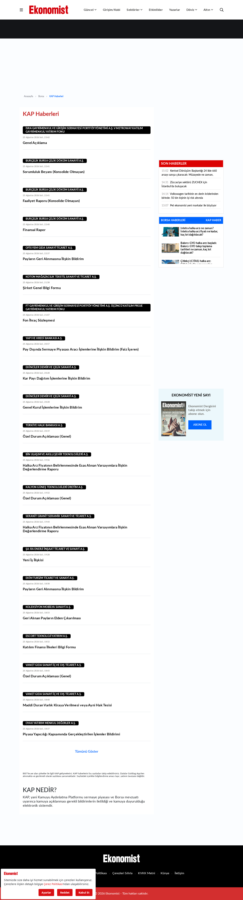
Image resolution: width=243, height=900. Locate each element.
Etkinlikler (156, 9)
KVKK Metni (146, 873)
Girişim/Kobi (111, 9)
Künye (165, 873)
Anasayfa (28, 96)
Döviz (190, 9)
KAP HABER (213, 220)
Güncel (89, 9)
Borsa (41, 96)
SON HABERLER (174, 163)
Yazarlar (174, 9)
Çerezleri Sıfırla (122, 873)
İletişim (179, 873)
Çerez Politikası (96, 873)
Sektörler (133, 9)
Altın (207, 9)
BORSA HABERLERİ (173, 220)
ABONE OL (200, 425)
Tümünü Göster (86, 751)
